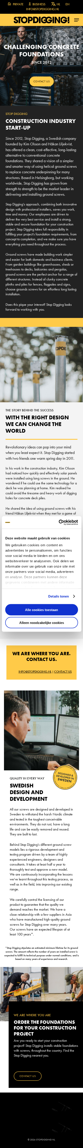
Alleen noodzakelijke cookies (41, 623)
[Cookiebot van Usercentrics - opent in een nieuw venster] (59, 522)
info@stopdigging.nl (35, 672)
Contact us (63, 672)
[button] (76, 20)
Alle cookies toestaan (41, 609)
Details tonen (58, 596)
